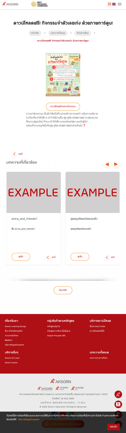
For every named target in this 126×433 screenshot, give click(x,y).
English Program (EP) (56, 336)
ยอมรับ (113, 427)
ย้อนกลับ (63, 290)
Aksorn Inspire (11, 363)
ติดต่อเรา (9, 340)
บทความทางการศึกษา (99, 358)
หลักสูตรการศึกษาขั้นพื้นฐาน (58, 331)
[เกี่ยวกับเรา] (118, 394)
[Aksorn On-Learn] (118, 404)
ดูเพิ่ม (21, 257)
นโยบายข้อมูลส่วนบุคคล (14, 345)
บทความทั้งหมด (58, 33)
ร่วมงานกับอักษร (11, 336)
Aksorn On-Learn (12, 358)
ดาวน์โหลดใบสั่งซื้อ (97, 331)
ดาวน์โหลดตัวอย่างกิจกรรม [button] (63, 107)
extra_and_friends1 (24, 219)
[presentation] (107, 164)
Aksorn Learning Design (15, 327)
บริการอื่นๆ (11, 353)
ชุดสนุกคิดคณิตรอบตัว (84, 219)
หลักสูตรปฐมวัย (53, 327)
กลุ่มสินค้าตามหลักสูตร (60, 321)
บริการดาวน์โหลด (100, 321)
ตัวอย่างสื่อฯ (83, 33)
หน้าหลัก (35, 33)
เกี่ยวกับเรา (11, 321)
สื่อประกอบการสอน (97, 327)
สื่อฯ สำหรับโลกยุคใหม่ (13, 331)
